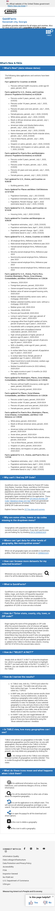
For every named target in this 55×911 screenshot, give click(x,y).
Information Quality (11, 856)
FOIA (5, 870)
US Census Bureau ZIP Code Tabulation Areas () (26, 500)
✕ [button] (53, 896)
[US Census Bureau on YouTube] (44, 849)
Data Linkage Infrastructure (14, 860)
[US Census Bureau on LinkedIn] (37, 849)
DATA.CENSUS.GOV (38, 532)
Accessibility (8, 867)
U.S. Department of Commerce (16, 881)
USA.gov (6, 884)
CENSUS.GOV (43, 553)
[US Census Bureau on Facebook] (25, 849)
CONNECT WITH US (12, 849)
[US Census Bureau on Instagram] (6, 852)
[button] (33, 903)
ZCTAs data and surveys (34, 509)
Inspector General (10, 874)
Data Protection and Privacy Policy (17, 863)
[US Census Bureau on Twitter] (31, 849)
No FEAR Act (8, 877)
